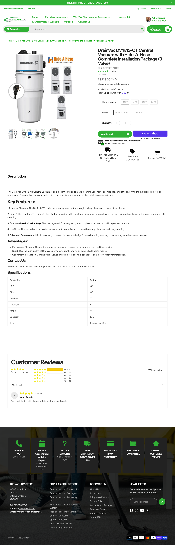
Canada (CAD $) (156, 9)
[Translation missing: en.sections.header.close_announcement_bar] (171, 2)
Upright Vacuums (58, 519)
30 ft (125, 102)
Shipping (102, 84)
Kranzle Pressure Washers (63, 511)
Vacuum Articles (98, 513)
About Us (94, 489)
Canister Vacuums (59, 515)
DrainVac (102, 74)
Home (11, 40)
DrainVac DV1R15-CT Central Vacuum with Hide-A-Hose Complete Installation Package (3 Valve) (65, 40)
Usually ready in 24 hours (115, 143)
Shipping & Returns (99, 497)
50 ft (144, 102)
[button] (103, 71)
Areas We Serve (98, 509)
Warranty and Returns (101, 505)
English (168, 9)
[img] (26, 393)
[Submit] (162, 501)
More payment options (150, 138)
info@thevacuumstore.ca (13, 9)
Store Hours (95, 493)
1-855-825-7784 (33, 9)
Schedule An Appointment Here (42, 466)
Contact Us (95, 517)
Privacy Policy (97, 501)
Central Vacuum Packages (63, 493)
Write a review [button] (155, 370)
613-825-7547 (20, 505)
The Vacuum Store (22, 538)
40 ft (134, 102)
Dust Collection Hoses (61, 523)
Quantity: (107, 122)
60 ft (153, 102)
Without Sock (122, 112)
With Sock (139, 112)
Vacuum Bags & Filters (61, 527)
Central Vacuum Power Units (64, 489)
